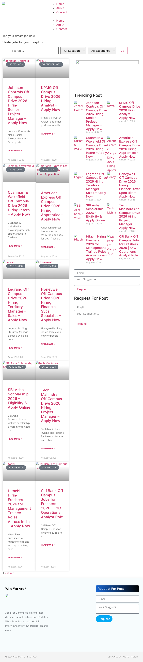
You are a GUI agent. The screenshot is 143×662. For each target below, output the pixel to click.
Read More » (15, 150)
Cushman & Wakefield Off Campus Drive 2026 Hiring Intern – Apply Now (19, 203)
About (60, 8)
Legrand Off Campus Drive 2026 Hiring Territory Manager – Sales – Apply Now (18, 304)
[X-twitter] (58, 642)
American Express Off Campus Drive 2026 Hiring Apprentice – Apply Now (52, 206)
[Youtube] (16, 642)
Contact (61, 12)
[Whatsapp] (118, 86)
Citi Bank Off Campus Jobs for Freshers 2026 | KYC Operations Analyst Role (52, 503)
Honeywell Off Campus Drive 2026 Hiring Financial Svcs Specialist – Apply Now (51, 304)
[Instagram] (37, 642)
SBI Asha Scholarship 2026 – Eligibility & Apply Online (19, 398)
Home (60, 4)
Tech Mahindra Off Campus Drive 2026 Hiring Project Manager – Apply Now (129, 216)
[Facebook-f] (6, 642)
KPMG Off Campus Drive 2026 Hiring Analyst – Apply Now (50, 98)
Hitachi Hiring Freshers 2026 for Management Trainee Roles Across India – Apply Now (19, 508)
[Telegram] (99, 86)
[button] (95, 16)
